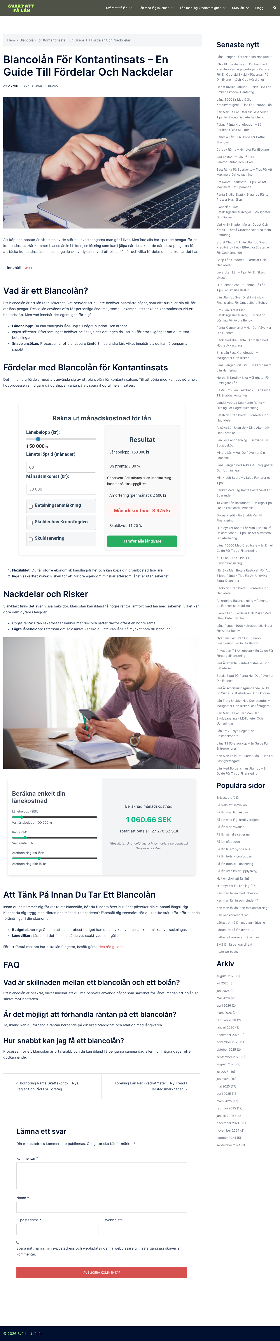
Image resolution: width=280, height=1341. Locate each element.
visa (27, 268)
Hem (11, 40)
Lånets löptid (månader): (51, 454)
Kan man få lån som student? (237, 900)
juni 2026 (223, 991)
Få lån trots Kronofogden (234, 856)
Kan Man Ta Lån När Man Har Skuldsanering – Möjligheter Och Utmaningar (240, 718)
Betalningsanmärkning (58, 505)
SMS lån (238, 8)
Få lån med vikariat (230, 827)
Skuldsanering (49, 538)
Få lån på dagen (228, 841)
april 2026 (224, 1005)
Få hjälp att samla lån (232, 805)
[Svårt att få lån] (21, 7)
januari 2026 (225, 1027)
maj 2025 (223, 1086)
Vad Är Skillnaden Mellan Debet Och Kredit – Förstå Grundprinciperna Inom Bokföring (244, 230)
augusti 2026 (226, 976)
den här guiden (111, 947)
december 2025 (228, 1035)
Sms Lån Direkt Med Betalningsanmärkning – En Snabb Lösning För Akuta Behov (241, 315)
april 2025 (224, 1093)
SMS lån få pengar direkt (234, 944)
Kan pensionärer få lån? (233, 915)
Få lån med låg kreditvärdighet (239, 819)
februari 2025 (226, 1108)
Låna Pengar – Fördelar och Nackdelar (244, 57)
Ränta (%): (19, 832)
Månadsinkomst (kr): (47, 476)
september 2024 (228, 1145)
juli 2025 (223, 1071)
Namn (22, 1198)
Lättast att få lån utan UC (235, 930)
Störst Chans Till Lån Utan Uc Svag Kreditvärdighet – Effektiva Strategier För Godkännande (243, 247)
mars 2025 (224, 1101)
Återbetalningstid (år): (28, 853)
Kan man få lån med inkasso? (237, 893)
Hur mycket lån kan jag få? (236, 885)
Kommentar (27, 1158)
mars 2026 (224, 1012)
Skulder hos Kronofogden (61, 521)
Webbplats (113, 1220)
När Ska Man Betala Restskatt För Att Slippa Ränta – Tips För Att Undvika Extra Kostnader (243, 575)
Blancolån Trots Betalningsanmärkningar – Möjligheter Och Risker (243, 212)
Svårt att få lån (116, 8)
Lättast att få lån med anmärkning (241, 922)
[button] (275, 8)
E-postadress (28, 1220)
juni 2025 (223, 1079)
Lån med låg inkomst (154, 8)
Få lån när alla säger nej (233, 834)
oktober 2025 (226, 1049)
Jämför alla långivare (142, 541)
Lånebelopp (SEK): (25, 811)
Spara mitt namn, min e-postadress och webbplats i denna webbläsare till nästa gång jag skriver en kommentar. (98, 1251)
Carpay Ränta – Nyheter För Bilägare (243, 149)
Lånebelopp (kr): (43, 432)
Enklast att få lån (228, 797)
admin (13, 85)
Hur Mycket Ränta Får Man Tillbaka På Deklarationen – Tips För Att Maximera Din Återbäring (244, 533)
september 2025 (228, 1057)
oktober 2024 (226, 1137)
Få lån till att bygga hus (233, 849)
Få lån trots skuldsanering (235, 864)
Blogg (259, 8)
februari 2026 (226, 1020)
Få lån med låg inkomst (233, 812)
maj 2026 (223, 998)
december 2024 (228, 1123)
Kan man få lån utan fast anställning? (243, 908)
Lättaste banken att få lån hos (238, 937)
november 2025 (228, 1042)
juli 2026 (223, 983)
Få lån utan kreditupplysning (237, 871)
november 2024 (228, 1130)
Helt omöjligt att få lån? (233, 878)
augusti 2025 (226, 1064)
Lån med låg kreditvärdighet (200, 8)
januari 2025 (225, 1116)
